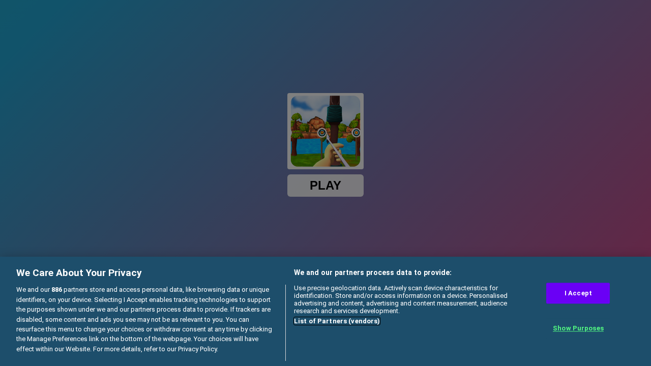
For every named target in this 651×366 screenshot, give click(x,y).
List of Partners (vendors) (337, 321)
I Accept (578, 293)
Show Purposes (578, 328)
